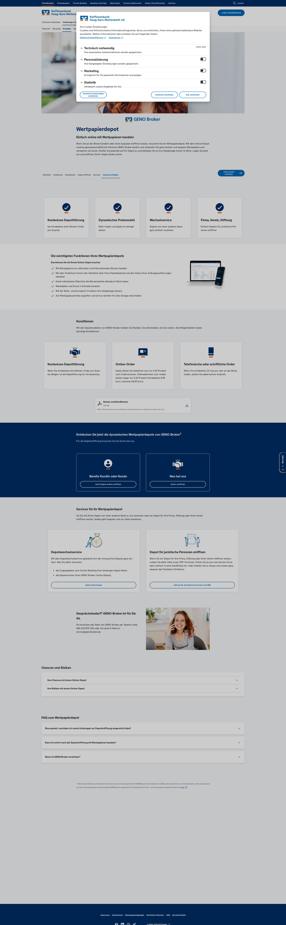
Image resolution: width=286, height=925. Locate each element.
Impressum (114, 37)
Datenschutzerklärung (92, 37)
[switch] (203, 59)
